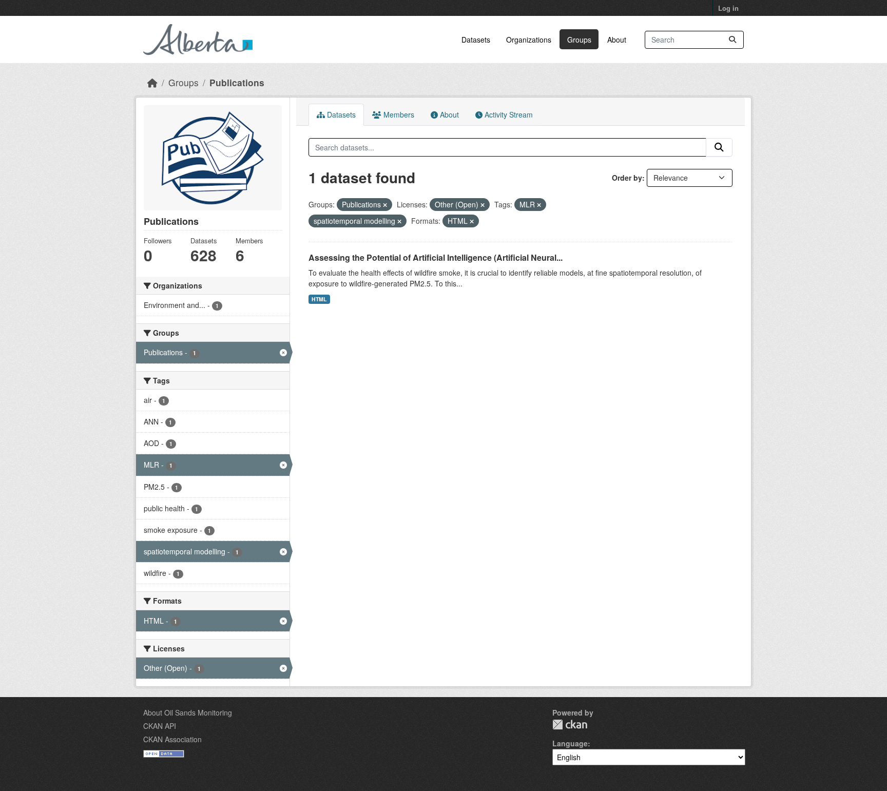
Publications (236, 82)
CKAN (569, 724)
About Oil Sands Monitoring (187, 712)
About (616, 39)
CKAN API (159, 726)
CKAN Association (172, 739)
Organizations (528, 39)
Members (397, 114)
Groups (579, 39)
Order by (627, 177)
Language (570, 743)
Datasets (475, 39)
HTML (319, 299)
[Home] (152, 82)
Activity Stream (508, 114)
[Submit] (732, 40)
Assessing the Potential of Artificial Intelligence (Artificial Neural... (435, 257)
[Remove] (385, 205)
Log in (728, 8)
